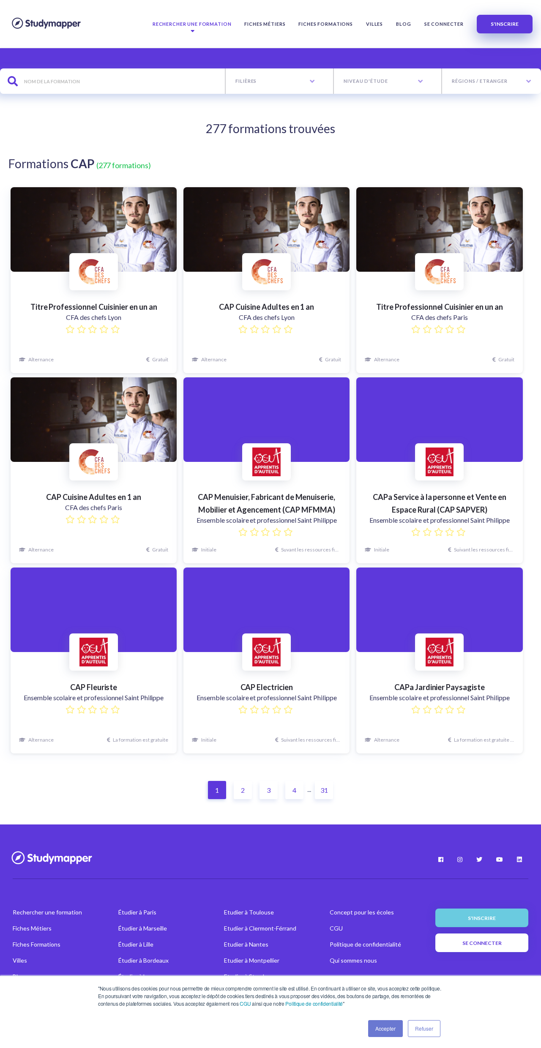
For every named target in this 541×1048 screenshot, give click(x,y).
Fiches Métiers (264, 24)
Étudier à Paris (137, 912)
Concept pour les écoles (362, 912)
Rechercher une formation (192, 24)
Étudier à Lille (135, 944)
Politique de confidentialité (314, 1003)
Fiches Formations (325, 24)
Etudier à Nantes (246, 944)
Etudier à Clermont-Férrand (260, 928)
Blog (403, 24)
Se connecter (444, 24)
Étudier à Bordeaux (143, 960)
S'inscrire (505, 24)
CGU (245, 1003)
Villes (374, 24)
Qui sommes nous (353, 960)
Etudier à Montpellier (251, 960)
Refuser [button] (424, 1028)
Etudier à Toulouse (249, 912)
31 (324, 790)
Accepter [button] (385, 1028)
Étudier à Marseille (142, 928)
